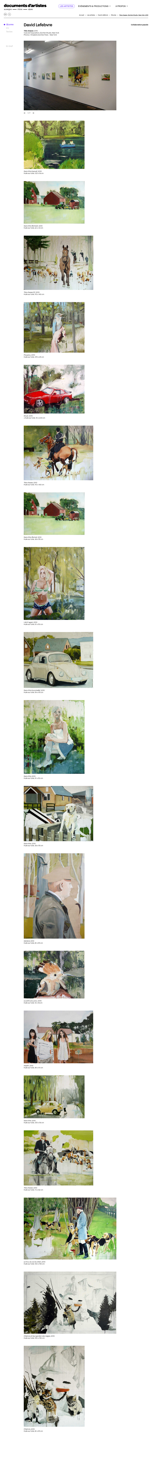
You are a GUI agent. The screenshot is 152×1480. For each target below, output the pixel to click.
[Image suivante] (70, 75)
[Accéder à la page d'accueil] (25, 7)
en (5, 14)
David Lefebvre (38, 25)
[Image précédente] (25, 113)
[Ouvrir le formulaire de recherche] (9, 14)
